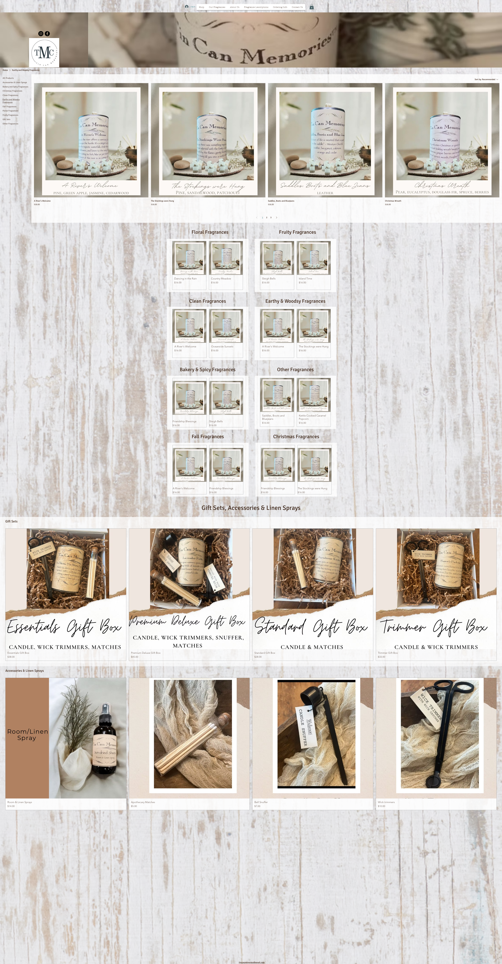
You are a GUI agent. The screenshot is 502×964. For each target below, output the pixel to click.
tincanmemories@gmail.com (252, 962)
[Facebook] (47, 33)
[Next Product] (246, 265)
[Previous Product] (168, 265)
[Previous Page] (256, 217)
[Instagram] (40, 33)
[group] (207, 265)
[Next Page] (276, 217)
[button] (311, 6)
